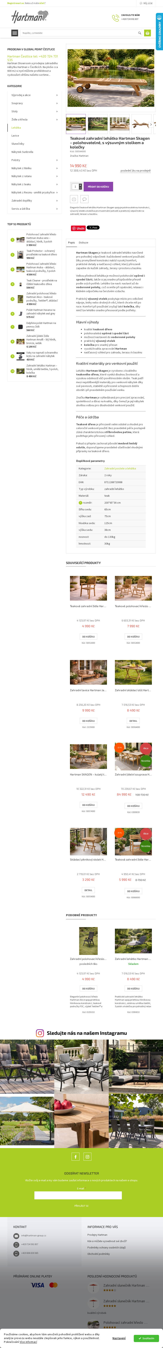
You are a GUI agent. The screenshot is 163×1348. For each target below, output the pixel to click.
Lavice (15, 136)
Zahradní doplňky (22, 201)
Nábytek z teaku (21, 184)
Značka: (79, 156)
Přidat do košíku (98, 186)
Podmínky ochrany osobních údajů (106, 1247)
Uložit (80, 228)
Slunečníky (18, 144)
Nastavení (119, 1338)
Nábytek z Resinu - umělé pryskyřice (33, 193)
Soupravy (17, 103)
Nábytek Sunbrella (22, 152)
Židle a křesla (19, 120)
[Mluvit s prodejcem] (84, 199)
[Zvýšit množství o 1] (80, 185)
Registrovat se (15, 3)
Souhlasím (148, 1338)
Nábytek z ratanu (22, 176)
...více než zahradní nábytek (76, 1160)
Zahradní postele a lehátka (120, 469)
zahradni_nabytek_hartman (87, 1160)
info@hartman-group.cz (33, 1235)
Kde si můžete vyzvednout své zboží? (107, 1241)
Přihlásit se (81, 1205)
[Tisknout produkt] (74, 199)
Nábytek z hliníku (21, 168)
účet (42, 3)
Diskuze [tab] (83, 243)
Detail (133, 720)
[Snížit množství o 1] (80, 188)
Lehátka (16, 128)
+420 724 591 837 (29, 1244)
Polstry (16, 160)
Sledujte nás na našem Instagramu (87, 1033)
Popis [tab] (71, 243)
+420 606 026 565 (29, 1253)
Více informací (28, 1342)
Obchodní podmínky (98, 1254)
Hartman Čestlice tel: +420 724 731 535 (32, 57)
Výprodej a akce (21, 95)
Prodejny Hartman (97, 1235)
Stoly (15, 111)
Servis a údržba (21, 209)
